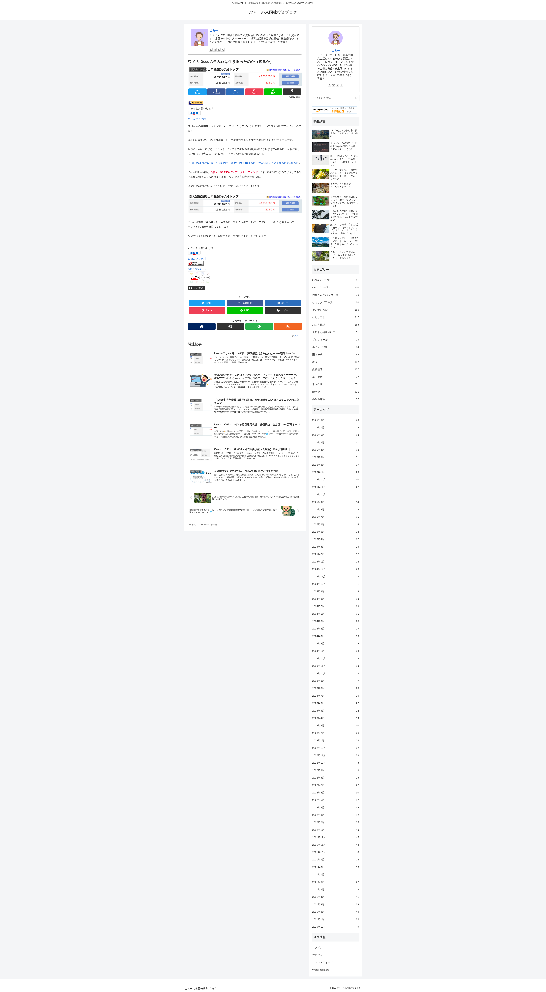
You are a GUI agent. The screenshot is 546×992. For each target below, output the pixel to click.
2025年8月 (335, 509)
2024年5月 (335, 621)
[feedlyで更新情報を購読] (219, 50)
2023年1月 (335, 740)
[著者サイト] (211, 50)
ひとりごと (335, 317)
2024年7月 (335, 606)
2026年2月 (335, 464)
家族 (335, 362)
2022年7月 (335, 785)
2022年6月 (335, 792)
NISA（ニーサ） (335, 287)
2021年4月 (335, 896)
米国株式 (335, 384)
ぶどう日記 (335, 324)
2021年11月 (335, 844)
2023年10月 (335, 673)
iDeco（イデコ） (197, 288)
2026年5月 (335, 442)
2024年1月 (335, 651)
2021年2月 (335, 911)
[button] (356, 98)
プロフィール (335, 339)
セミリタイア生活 (335, 302)
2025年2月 (335, 554)
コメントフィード (322, 962)
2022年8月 (335, 777)
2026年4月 (335, 449)
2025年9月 (335, 502)
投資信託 (335, 369)
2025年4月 (335, 539)
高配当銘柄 (335, 399)
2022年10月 (335, 762)
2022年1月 (335, 829)
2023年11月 (335, 665)
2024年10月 (335, 584)
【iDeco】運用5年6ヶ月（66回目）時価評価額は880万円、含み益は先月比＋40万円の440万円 (245, 163)
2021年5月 (335, 889)
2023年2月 (335, 733)
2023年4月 (335, 718)
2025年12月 (335, 479)
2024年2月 (335, 643)
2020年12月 (335, 926)
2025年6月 (335, 524)
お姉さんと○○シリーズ (335, 295)
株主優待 (335, 376)
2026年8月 (335, 420)
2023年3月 (335, 725)
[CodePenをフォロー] (215, 50)
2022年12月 (335, 748)
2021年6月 (335, 882)
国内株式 (335, 354)
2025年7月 (335, 516)
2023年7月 (335, 695)
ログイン (317, 947)
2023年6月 (335, 703)
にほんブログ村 (197, 119)
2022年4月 (335, 807)
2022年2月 (335, 822)
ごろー (213, 30)
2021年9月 (335, 859)
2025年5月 (335, 531)
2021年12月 (335, 837)
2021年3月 (335, 904)
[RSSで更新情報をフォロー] (223, 50)
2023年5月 (335, 710)
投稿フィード (320, 955)
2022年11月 (335, 755)
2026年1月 (335, 472)
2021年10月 (335, 852)
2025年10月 (335, 494)
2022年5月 (335, 800)
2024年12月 (335, 569)
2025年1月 (335, 561)
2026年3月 (335, 457)
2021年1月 (335, 919)
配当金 (335, 391)
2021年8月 (335, 867)
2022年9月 (335, 770)
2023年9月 (335, 680)
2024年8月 (335, 598)
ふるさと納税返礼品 (335, 332)
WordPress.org (320, 969)
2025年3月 (335, 546)
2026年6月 (335, 434)
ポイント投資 (335, 347)
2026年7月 (335, 427)
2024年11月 (335, 576)
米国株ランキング (197, 269)
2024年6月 (335, 613)
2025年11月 (335, 487)
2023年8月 (335, 688)
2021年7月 (335, 874)
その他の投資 (335, 309)
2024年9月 (335, 591)
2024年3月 (335, 636)
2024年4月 (335, 628)
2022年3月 (335, 815)
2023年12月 (335, 658)
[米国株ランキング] (196, 264)
